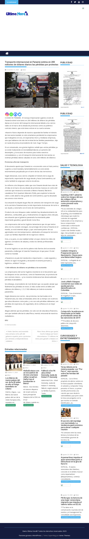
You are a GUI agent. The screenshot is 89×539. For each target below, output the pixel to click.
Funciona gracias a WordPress (30, 535)
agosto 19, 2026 (67, 308)
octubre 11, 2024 (12, 372)
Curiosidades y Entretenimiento (71, 405)
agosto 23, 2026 (67, 192)
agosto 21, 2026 (67, 248)
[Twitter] (20, 114)
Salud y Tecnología (67, 238)
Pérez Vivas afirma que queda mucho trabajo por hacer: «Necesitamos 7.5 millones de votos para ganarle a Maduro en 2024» (46, 336)
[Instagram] (7, 114)
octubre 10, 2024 (48, 365)
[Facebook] (15, 114)
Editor (24, 70)
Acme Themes (64, 535)
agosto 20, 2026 (67, 279)
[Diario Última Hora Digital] (7, 53)
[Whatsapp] (11, 114)
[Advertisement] (44, 34)
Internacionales (11, 325)
